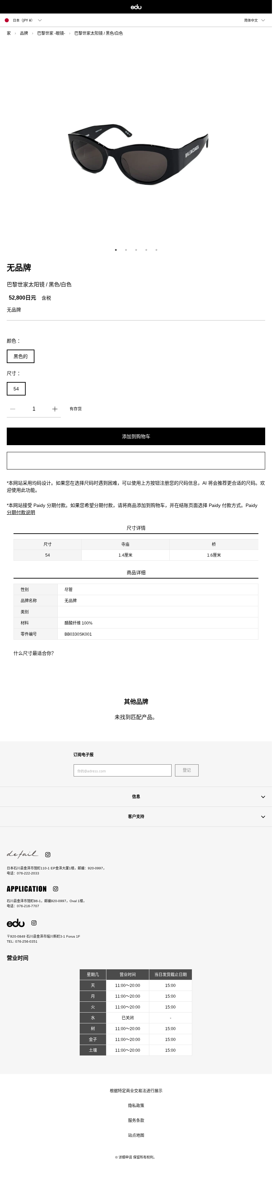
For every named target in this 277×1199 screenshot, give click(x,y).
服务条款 (136, 1120)
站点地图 (136, 1135)
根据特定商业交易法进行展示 (136, 1091)
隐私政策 (136, 1105)
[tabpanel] (138, 143)
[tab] (115, 250)
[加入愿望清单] (136, 460)
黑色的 (21, 356)
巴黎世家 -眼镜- (51, 33)
